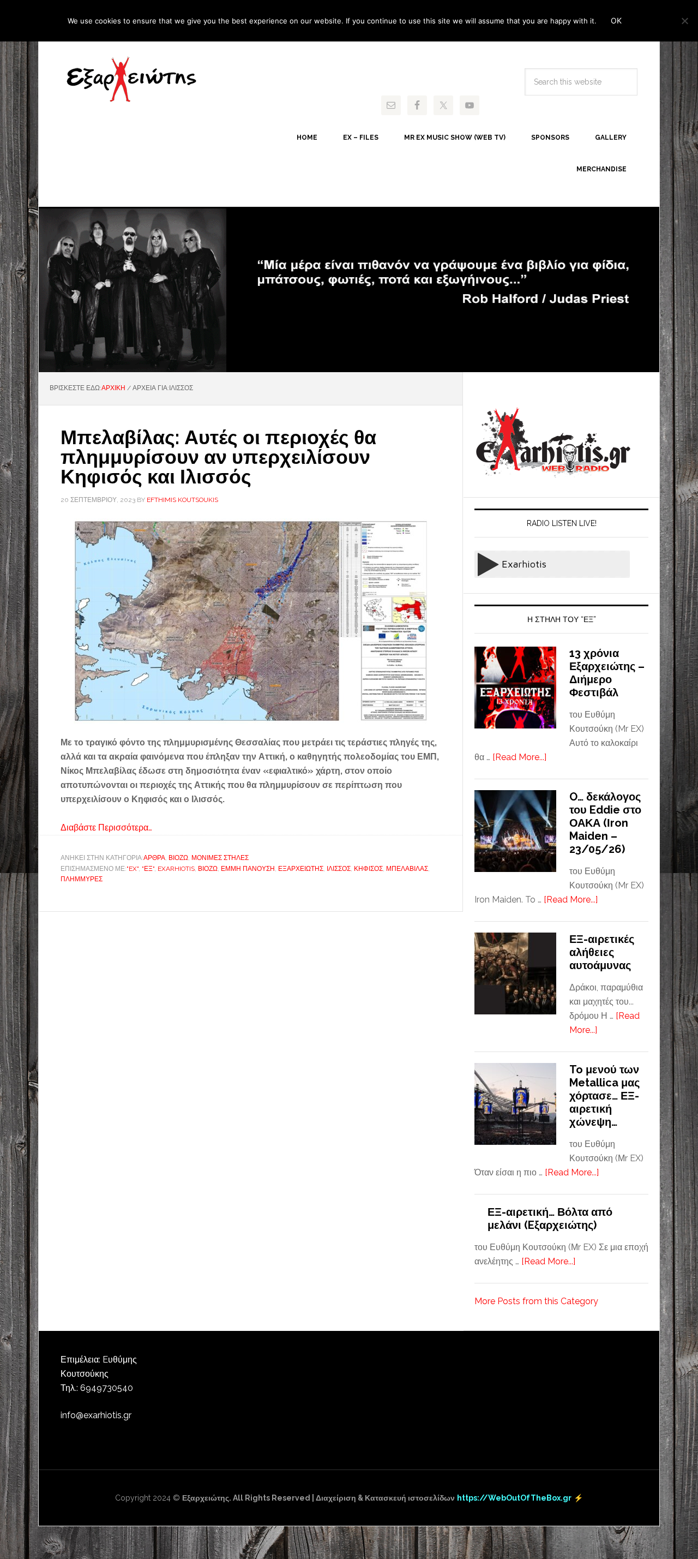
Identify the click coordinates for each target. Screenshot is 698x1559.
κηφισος (368, 869)
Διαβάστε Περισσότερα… (106, 827)
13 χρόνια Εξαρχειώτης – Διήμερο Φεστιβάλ (607, 673)
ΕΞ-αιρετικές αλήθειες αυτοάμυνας (601, 952)
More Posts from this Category (536, 1301)
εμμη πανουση (248, 869)
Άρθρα (154, 858)
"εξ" (148, 869)
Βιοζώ (178, 858)
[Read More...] (519, 757)
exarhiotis (131, 79)
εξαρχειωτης (300, 869)
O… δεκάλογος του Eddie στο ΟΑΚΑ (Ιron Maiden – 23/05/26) (605, 823)
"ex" (133, 869)
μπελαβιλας (407, 869)
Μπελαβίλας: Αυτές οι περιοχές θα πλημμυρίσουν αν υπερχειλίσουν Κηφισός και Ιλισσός (218, 457)
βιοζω (208, 869)
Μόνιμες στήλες (220, 858)
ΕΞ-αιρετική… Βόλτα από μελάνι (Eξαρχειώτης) (550, 1218)
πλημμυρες (82, 879)
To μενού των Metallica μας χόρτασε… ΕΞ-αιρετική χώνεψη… (604, 1095)
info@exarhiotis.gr (96, 1415)
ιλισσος (339, 869)
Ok (616, 20)
